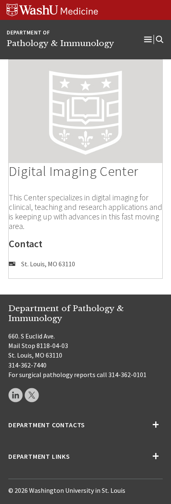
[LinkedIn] (15, 395)
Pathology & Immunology (60, 43)
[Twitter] (31, 395)
